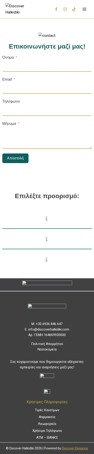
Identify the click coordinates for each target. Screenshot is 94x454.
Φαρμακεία (47, 417)
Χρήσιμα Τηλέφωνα (47, 431)
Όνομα (8, 57)
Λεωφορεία (47, 424)
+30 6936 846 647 (49, 324)
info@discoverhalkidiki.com (48, 329)
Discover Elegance (75, 448)
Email (7, 79)
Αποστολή (15, 158)
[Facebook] (56, 9)
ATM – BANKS (47, 437)
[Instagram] (65, 9)
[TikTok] (74, 9)
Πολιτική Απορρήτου (47, 344)
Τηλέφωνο (11, 101)
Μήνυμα (9, 123)
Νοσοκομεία (47, 349)
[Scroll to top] (83, 440)
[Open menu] (84, 9)
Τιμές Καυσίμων (47, 410)
